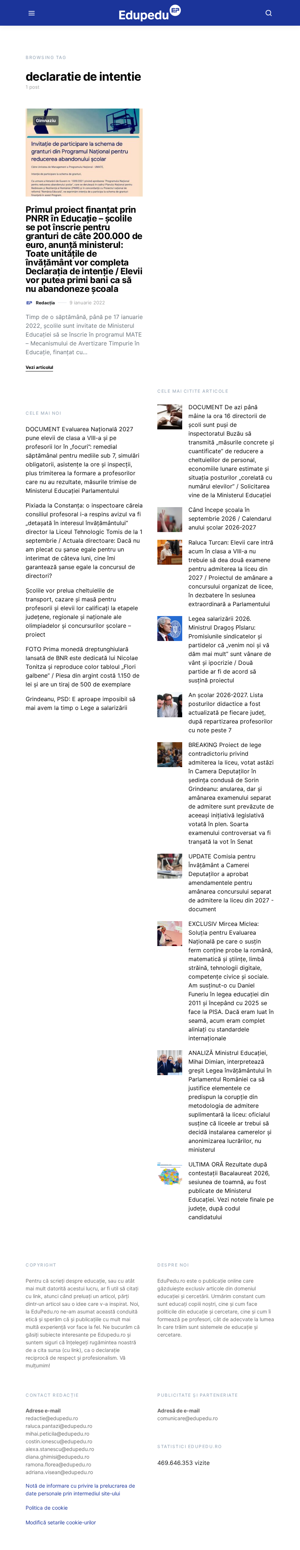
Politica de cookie (47, 1508)
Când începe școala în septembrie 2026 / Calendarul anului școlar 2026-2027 (229, 518)
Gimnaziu (46, 120)
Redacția (45, 302)
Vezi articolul (39, 367)
